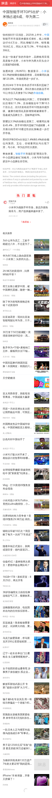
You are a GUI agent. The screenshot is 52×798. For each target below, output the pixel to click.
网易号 (13, 3)
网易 (4, 3)
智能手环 (20, 153)
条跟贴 (25, 221)
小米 (44, 71)
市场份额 (38, 93)
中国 (46, 34)
